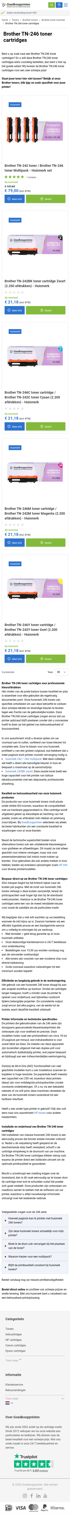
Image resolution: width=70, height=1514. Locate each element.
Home (5, 20)
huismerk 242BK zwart (18, 771)
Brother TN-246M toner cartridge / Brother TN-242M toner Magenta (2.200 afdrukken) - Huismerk (35, 513)
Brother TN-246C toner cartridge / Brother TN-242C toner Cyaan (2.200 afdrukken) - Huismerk (32, 397)
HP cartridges (13, 1340)
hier (28, 82)
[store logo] (16, 5)
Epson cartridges (15, 1351)
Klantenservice (14, 1384)
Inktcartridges (13, 1334)
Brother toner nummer (53, 20)
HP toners (40, 1113)
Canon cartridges (15, 1345)
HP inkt (63, 865)
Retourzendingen (15, 1390)
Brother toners (30, 20)
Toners (15, 20)
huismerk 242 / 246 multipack (23, 759)
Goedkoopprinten (31, 822)
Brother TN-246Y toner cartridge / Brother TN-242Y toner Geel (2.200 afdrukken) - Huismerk (31, 630)
